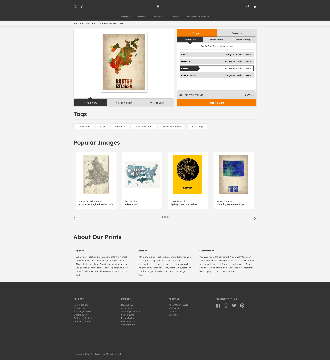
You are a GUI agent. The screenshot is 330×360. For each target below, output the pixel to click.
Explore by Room (82, 321)
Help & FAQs (127, 305)
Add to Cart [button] (216, 102)
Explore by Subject (83, 318)
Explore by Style (81, 314)
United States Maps (144, 126)
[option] (96, 180)
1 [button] (162, 217)
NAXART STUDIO (89, 24)
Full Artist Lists (81, 305)
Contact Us (126, 308)
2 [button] (165, 217)
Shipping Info (127, 314)
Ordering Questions (130, 311)
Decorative (120, 126)
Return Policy (127, 318)
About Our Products (178, 305)
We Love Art (175, 308)
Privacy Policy (128, 321)
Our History (174, 311)
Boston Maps (197, 126)
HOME (76, 24)
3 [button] (168, 217)
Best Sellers (79, 308)
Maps (102, 126)
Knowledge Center (82, 311)
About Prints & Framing (197, 17)
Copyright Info (128, 324)
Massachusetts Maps (172, 126)
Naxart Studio (83, 126)
